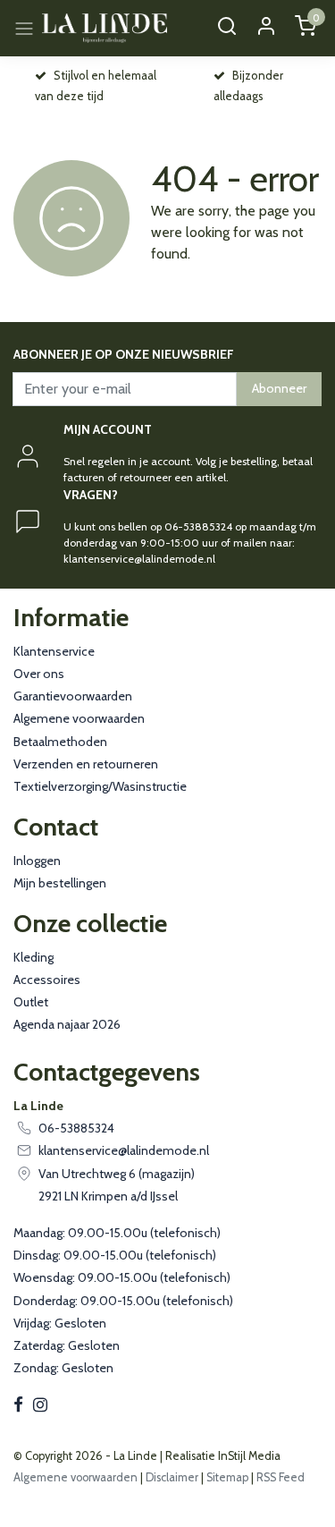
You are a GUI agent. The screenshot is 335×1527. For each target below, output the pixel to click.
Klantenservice (54, 651)
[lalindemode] (105, 28)
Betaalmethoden (60, 742)
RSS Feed (280, 1477)
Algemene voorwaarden (79, 718)
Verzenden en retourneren (85, 764)
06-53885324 (76, 1128)
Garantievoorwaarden (72, 696)
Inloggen (37, 861)
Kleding (33, 957)
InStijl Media (248, 1456)
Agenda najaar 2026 (67, 1024)
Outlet (30, 1002)
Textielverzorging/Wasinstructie (100, 786)
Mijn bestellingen (59, 883)
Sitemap (227, 1477)
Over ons (38, 674)
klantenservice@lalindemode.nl (123, 1150)
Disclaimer (172, 1477)
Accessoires (46, 979)
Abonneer (279, 388)
